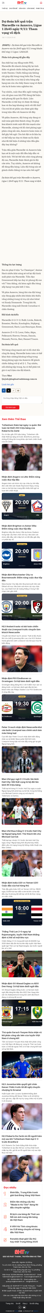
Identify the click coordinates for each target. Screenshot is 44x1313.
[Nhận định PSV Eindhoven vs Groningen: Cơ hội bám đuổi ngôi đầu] (22, 707)
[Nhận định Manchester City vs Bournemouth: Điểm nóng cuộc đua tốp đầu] (22, 607)
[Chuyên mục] (3, 2)
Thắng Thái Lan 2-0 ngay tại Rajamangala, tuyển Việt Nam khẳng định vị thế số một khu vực (20, 934)
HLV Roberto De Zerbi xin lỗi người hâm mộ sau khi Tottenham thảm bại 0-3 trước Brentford (22, 1139)
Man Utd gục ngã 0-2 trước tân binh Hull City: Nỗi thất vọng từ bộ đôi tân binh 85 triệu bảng (20, 782)
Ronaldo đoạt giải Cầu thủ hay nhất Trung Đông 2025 (24, 1240)
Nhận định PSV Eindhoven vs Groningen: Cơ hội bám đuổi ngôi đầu (21, 679)
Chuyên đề (13, 8)
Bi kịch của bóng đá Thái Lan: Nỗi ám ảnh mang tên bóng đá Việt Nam (25, 1217)
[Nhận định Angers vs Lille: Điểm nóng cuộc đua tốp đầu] (22, 506)
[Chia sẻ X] (8, 390)
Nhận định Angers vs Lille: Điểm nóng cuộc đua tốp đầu (21, 478)
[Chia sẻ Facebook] (4, 390)
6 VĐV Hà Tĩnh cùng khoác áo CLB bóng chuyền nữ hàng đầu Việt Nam (25, 1229)
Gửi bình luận (11, 407)
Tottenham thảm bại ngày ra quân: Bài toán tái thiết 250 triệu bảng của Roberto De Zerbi (21, 428)
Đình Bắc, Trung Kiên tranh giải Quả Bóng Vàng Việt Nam (25, 1193)
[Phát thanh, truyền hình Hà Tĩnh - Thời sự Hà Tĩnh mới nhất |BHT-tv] (22, 3)
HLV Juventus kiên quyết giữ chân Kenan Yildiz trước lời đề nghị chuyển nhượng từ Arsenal (21, 1087)
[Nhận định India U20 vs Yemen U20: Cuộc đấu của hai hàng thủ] (22, 912)
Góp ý (25, 1303)
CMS (18, 1311)
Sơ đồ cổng (34, 1303)
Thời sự (5, 8)
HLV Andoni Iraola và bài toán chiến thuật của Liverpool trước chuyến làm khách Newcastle (21, 629)
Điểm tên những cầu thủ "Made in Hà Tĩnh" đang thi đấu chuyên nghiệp (24, 1205)
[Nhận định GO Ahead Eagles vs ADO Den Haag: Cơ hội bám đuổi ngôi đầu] (22, 1013)
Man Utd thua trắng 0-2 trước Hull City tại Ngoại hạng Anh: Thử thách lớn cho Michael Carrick (21, 834)
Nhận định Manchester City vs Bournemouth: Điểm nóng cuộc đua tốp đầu (22, 577)
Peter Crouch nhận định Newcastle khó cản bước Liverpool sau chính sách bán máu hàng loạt (22, 730)
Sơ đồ (18, 1303)
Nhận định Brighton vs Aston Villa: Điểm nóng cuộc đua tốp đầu (19, 527)
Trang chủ (9, 1303)
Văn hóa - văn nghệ (26, 8)
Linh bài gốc (8, 384)
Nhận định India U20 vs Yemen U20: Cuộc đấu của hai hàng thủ (20, 884)
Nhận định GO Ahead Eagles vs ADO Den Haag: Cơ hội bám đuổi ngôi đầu (20, 985)
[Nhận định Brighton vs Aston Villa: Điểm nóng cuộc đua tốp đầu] (22, 555)
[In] (18, 390)
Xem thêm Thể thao (14, 419)
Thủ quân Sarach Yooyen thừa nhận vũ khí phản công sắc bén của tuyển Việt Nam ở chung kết (22, 1035)
